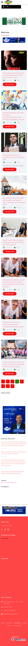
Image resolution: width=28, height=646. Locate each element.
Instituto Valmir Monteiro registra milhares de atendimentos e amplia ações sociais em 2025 (13, 242)
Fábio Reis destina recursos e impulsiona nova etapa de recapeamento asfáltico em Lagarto (13, 324)
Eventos (9, 625)
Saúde (18, 247)
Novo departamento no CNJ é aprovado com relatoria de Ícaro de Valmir (13, 157)
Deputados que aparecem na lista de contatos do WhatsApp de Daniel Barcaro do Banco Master (13, 75)
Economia (18, 207)
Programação (17, 623)
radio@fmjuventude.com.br (11, 614)
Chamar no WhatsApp (9, 610)
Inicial (3, 623)
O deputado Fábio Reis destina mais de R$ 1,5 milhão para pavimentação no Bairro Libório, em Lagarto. (13, 364)
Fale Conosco (17, 625)
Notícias (9, 623)
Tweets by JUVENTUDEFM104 (9, 482)
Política (18, 80)
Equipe (25, 623)
